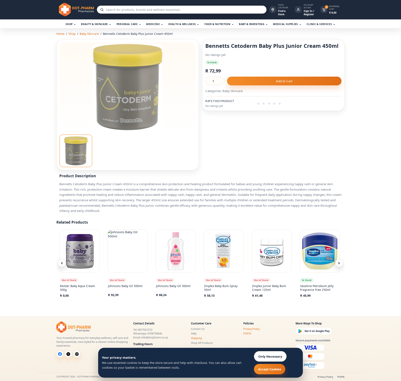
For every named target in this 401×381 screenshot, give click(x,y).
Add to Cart (284, 81)
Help (194, 333)
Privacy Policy (251, 329)
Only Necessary (270, 356)
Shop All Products (202, 343)
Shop (72, 34)
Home (60, 34)
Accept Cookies (269, 369)
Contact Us (197, 329)
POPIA (247, 333)
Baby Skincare (89, 34)
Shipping (196, 338)
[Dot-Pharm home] (75, 9)
